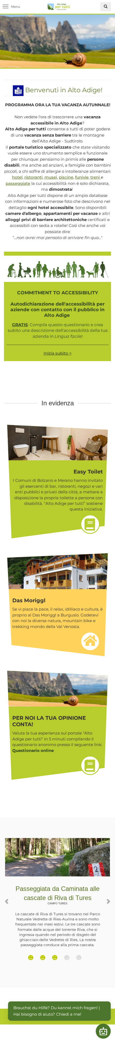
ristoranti (33, 177)
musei (50, 177)
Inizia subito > (58, 353)
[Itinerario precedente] (7, 898)
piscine (66, 177)
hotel (17, 177)
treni (95, 177)
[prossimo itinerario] (108, 898)
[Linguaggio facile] (18, 90)
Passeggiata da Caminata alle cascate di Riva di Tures (57, 895)
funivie (82, 177)
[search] (105, 6)
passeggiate (18, 183)
